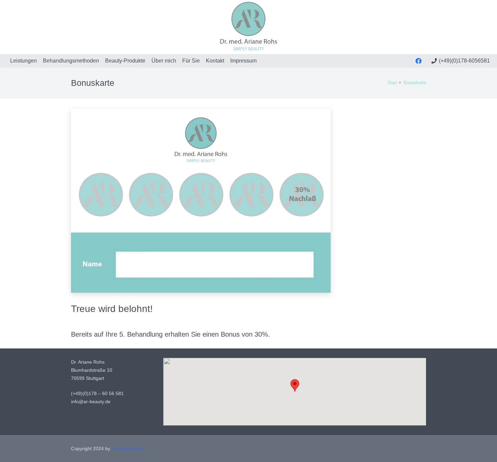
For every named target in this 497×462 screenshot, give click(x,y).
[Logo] (248, 27)
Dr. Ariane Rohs (128, 448)
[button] (294, 385)
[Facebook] (418, 61)
